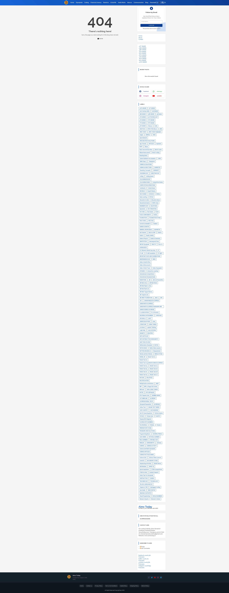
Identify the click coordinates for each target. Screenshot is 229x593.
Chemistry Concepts (145, 170)
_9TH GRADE (142, 60)
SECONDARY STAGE (152, 460)
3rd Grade (159, 114)
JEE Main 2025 (143, 283)
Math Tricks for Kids (145, 342)
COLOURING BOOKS (145, 179)
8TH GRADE (151, 123)
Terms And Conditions (111, 586)
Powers (159, 425)
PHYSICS (142, 416)
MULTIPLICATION (144, 380)
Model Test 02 (143, 360)
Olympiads (79, 2)
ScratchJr (142, 460)
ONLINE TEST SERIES (153, 407)
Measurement (157, 351)
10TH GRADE (143, 108)
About (140, 37)
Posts (143, 546)
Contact (141, 39)
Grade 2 (142, 235)
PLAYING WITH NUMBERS (146, 422)
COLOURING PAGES (145, 182)
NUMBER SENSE (156, 395)
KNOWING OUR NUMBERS (146, 315)
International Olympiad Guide (147, 277)
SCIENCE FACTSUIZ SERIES (147, 454)
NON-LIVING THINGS (152, 389)
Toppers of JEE (144, 487)
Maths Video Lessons (155, 348)
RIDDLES (142, 442)
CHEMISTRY (157, 167)
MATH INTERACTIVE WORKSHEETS (149, 339)
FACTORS (142, 211)
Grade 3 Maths (150, 235)
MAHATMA (150, 333)
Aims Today (145, 506)
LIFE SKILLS (143, 318)
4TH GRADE (143, 117)
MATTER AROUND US (145, 351)
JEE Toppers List (144, 294)
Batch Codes (158, 149)
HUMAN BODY (143, 247)
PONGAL (152, 425)
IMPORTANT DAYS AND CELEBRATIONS (150, 256)
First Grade (150, 211)
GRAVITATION (143, 241)
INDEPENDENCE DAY (145, 259)
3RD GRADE (151, 114)
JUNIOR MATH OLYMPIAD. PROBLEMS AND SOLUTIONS (151, 307)
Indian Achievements (145, 265)
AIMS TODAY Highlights (155, 132)
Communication (138, 2)
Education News (155, 200)
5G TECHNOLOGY (153, 117)
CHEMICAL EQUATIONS (146, 164)
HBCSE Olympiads (144, 244)
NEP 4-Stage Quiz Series (150, 386)
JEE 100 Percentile (158, 280)
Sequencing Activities (145, 463)
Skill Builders (143, 466)
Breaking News (143, 155)
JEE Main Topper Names (146, 291)
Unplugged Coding (155, 487)
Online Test (143, 407)
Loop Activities (152, 330)
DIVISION (151, 194)
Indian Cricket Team (145, 268)
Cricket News (151, 188)
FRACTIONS (143, 220)
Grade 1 (160, 232)
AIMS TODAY (143, 132)
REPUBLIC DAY (154, 439)
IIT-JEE (141, 253)
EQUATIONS (154, 206)
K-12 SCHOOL (155, 312)
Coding (86, 2)
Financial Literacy (96, 2)
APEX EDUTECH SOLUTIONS (147, 140)
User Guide (142, 490)
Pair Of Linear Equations (146, 413)
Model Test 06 (154, 368)
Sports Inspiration (144, 469)
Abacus (129, 2)
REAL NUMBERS (144, 439)
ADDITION (142, 129)
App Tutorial (143, 143)
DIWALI (158, 194)
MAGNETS (142, 333)
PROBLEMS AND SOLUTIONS (147, 431)
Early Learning (143, 197)
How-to (160, 244)
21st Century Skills (145, 111)
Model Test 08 (154, 371)
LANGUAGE (159, 315)
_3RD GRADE (142, 50)
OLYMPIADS (157, 404)
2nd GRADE (155, 111)
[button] (158, 3)
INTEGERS (142, 271)
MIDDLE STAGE (158, 354)
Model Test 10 (154, 374)
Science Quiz (143, 457)
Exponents (142, 209)
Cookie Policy (123, 586)
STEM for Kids (143, 472)
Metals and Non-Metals (146, 354)
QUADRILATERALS (157, 434)
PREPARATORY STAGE (145, 428)
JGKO (156, 297)
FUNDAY (155, 223)
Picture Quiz (150, 416)
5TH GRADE (143, 120)
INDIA (154, 259)
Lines (153, 321)
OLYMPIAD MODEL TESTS (146, 401)
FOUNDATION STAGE (154, 217)
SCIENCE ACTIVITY (152, 445)
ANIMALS (148, 134)
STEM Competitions (156, 469)
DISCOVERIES (143, 194)
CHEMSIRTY (156, 170)
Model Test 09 (143, 374)
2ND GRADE (143, 114)
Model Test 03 (143, 365)
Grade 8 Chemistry (155, 238)
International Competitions (147, 274)
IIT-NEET (160, 253)
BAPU (141, 146)
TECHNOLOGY (154, 481)
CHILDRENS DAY (144, 173)
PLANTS (158, 416)
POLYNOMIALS (143, 425)
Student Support (154, 472)
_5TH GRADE (142, 53)
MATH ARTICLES (144, 336)
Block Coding (155, 152)
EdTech (151, 197)
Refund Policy (145, 586)
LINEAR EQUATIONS (145, 321)
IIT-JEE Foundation (150, 253)
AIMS (160, 129)
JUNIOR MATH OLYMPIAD (146, 303)
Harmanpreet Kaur (154, 241)
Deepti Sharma (151, 191)
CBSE (159, 158)
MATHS (156, 345)
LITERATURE (143, 324)
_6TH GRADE (142, 55)
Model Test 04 (154, 365)
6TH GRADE (151, 120)
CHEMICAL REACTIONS (146, 167)
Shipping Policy (134, 586)
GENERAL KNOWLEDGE (146, 229)
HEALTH (154, 244)
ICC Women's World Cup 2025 (147, 250)
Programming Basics (145, 434)
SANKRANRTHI (150, 442)
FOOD (157, 211)
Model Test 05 (143, 368)
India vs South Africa (145, 262)
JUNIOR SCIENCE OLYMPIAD (147, 309)
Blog (146, 2)
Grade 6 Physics (144, 238)
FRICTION (151, 220)
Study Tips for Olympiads (146, 475)
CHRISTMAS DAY (155, 173)
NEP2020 (142, 389)
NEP (141, 386)
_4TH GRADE (142, 51)
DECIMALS (142, 191)
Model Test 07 (143, 371)
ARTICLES (151, 143)
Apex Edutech (143, 137)
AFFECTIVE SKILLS (152, 129)
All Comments (145, 548)
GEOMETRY (157, 229)
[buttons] (149, 577)
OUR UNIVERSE (154, 410)
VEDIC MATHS (151, 490)
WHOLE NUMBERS (157, 496)
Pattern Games (159, 413)
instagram (146, 96)
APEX (154, 134)
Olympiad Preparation (145, 404)
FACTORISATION (152, 209)
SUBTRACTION (144, 478)
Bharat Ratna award (145, 152)
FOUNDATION (143, 217)
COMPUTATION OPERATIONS (147, 185)
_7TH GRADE (142, 57)
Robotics (106, 2)
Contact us (89, 586)
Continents (143, 188)
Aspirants (158, 143)
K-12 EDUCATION (144, 312)
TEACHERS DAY (144, 481)
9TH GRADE (143, 126)
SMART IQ (151, 466)
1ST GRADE (152, 108)
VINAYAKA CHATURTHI (145, 493)
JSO (141, 300)
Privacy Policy (98, 586)
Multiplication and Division (147, 383)
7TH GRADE (143, 123)
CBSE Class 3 (143, 161)
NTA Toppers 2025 (144, 395)
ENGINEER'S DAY (144, 206)
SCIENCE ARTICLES (145, 451)
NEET (157, 383)
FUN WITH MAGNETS (145, 223)
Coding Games (150, 176)
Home (72, 2)
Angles (141, 134)
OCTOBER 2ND (144, 398)
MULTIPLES (150, 377)
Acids (155, 126)
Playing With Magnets (145, 419)
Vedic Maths (122, 2)
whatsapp (159, 91)
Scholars (159, 442)
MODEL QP (142, 357)
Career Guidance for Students (148, 158)
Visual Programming (145, 496)
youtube (159, 96)
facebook (146, 91)
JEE (149, 280)
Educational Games (145, 203)
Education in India (144, 200)
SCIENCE (142, 445)
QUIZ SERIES (143, 437)
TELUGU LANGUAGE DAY (146, 484)
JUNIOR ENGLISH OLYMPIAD (151, 300)
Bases (146, 146)
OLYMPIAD (152, 398)
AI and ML (113, 2)
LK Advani (142, 327)
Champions (152, 161)
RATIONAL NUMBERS (154, 437)
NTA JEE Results (150, 392)
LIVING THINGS (153, 324)
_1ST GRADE (142, 46)
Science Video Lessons (155, 457)
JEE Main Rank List (144, 288)
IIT (158, 250)
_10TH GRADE (143, 62)
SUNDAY (152, 478)
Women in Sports (144, 499)
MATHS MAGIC (143, 348)
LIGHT (149, 318)
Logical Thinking (151, 327)
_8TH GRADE (142, 58)
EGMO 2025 (155, 203)
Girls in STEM (151, 232)
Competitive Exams (157, 182)
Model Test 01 (151, 357)
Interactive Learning (152, 271)
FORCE (155, 214)
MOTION (142, 377)
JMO (161, 297)
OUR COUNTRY (144, 410)
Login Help (142, 330)
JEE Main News (153, 283)
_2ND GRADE (142, 48)
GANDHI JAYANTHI (144, 226)
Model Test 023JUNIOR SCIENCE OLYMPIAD (151, 362)
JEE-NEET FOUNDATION (146, 297)
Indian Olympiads (157, 268)
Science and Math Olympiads (147, 448)
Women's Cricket (155, 499)
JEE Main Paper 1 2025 (145, 285)
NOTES (141, 392)
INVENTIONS (143, 280)
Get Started (143, 232)
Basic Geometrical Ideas (146, 149)
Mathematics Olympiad (146, 345)
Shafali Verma (157, 463)
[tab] (72, 2)
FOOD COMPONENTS (145, 214)
